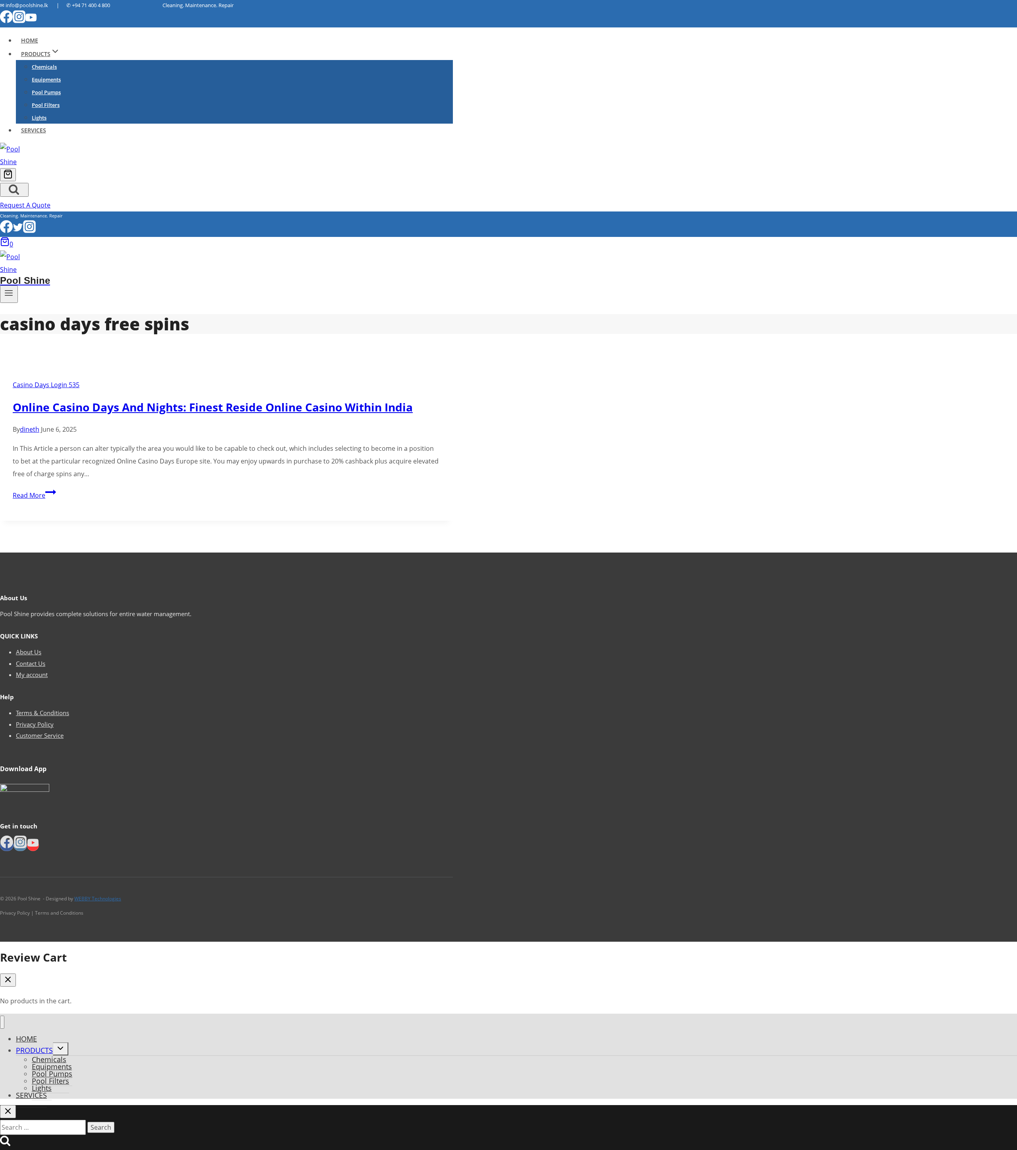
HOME (29, 40)
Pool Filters (46, 105)
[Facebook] (6, 21)
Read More (34, 495)
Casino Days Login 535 (46, 384)
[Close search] (8, 1111)
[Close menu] (2, 1022)
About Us (28, 652)
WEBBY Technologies (97, 898)
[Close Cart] (8, 980)
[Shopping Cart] (8, 174)
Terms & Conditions (42, 713)
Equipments (46, 79)
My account (32, 675)
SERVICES (33, 130)
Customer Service (40, 735)
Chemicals (44, 66)
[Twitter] (18, 230)
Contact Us (30, 663)
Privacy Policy (35, 724)
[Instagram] (19, 21)
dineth (29, 429)
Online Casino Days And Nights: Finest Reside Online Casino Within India (213, 407)
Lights (39, 117)
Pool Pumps (46, 92)
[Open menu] (9, 294)
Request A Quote (25, 205)
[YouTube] (31, 21)
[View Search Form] (14, 190)
